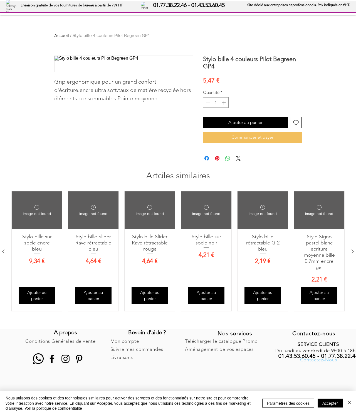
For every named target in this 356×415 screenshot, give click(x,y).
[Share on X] (238, 158)
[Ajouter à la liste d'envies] (296, 122)
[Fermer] (349, 403)
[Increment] (224, 103)
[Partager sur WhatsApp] (227, 158)
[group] (178, 251)
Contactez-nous (313, 333)
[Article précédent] (3, 251)
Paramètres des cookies (288, 403)
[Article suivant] (352, 251)
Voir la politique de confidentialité (53, 408)
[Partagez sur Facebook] (206, 158)
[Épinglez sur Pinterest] (217, 158)
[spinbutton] (216, 103)
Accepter (330, 403)
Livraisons (121, 357)
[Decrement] (207, 103)
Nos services (234, 333)
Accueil (61, 35)
